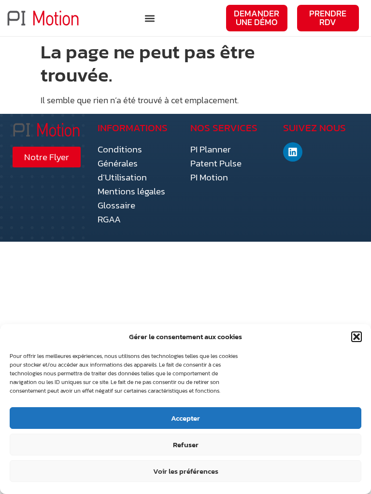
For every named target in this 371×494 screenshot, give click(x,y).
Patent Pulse (216, 163)
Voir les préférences (185, 471)
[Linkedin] (292, 152)
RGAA (109, 219)
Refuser (186, 444)
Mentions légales (131, 191)
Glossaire (116, 205)
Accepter (185, 418)
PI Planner (210, 149)
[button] (356, 337)
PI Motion (209, 177)
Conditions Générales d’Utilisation (122, 163)
